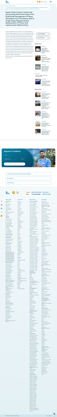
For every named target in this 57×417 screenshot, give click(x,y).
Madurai (19, 230)
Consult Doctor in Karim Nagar (34, 247)
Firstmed (19, 210)
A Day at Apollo (8, 213)
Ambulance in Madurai (33, 396)
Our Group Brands (8, 208)
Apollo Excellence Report (9, 239)
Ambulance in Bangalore (33, 377)
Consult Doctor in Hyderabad (34, 239)
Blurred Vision (32, 278)
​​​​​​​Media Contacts (8, 301)
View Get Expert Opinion (1, 212)
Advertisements (8, 290)
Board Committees (8, 264)
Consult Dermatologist (33, 225)
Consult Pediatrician (33, 214)
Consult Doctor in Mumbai (34, 242)
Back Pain (31, 277)
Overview (7, 202)
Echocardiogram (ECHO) (45, 354)
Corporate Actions (8, 268)
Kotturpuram (19, 209)
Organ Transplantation (33, 320)
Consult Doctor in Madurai (34, 261)
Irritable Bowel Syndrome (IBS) (46, 245)
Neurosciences (32, 316)
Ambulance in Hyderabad (33, 385)
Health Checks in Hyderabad (34, 343)
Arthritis (31, 274)
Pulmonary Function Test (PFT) (46, 359)
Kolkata (19, 273)
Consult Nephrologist (33, 209)
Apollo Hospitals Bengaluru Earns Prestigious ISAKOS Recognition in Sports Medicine (45, 50)
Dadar (18, 265)
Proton (19, 217)
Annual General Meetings (9, 266)
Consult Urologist (32, 210)
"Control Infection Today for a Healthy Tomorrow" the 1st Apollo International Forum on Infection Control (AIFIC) (45, 83)
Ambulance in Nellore (33, 401)
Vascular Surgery (32, 325)
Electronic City (20, 222)
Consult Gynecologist (33, 216)
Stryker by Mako (44, 315)
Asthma (31, 275)
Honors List (7, 241)
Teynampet (19, 205)
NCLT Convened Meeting (9, 284)
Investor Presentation (9, 278)
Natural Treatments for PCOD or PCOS (46, 222)
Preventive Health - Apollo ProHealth (34, 367)
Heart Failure (32, 290)
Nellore (19, 233)
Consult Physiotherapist (33, 231)
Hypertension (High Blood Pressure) (33, 293)
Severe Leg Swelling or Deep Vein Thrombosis (46, 300)
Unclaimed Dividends (9, 285)
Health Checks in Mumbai (33, 359)
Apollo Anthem (8, 205)
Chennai (19, 201)
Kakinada (19, 254)
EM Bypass (19, 274)
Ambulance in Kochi (33, 392)
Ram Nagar (19, 253)
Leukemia (43, 247)
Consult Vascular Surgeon (33, 218)
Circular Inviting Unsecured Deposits (10, 287)
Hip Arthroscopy (44, 281)
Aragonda (19, 234)
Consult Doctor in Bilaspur (34, 251)
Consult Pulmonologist (33, 213)
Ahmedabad (19, 269)
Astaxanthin (43, 334)
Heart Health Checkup (33, 336)
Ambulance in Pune (32, 404)
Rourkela (19, 284)
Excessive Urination (45, 291)
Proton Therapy (44, 284)
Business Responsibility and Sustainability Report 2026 (10, 261)
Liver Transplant (44, 277)
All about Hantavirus (45, 225)
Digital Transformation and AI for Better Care (10, 321)
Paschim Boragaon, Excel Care (22, 280)
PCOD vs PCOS (44, 211)
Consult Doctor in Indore (33, 254)
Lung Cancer (31, 297)
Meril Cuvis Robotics (45, 312)
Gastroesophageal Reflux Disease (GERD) (33, 288)
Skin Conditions (44, 255)
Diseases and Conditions (45, 227)
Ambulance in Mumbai (33, 397)
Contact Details (8, 293)
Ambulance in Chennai (33, 381)
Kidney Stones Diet (44, 208)
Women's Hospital (20, 213)
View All (31, 235)
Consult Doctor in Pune (33, 246)
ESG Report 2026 (8, 251)
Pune (18, 266)
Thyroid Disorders (32, 305)
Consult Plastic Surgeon (33, 220)
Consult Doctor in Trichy (33, 269)
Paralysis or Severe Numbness (46, 294)
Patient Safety (8, 318)
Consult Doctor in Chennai (34, 238)
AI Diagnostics (44, 327)
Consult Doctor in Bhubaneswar (34, 250)
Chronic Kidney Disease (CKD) (46, 235)
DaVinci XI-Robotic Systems (46, 309)
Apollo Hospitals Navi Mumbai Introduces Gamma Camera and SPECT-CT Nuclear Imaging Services (45, 68)
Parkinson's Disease (33, 301)
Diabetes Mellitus (44, 239)
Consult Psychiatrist (33, 232)
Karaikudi (19, 237)
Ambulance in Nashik (33, 400)
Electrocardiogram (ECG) (45, 355)
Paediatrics (31, 327)
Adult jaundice (44, 305)
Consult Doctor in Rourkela (34, 267)
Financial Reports (8, 273)
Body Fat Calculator (45, 371)
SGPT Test (43, 358)
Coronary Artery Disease (33, 284)
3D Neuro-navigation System (46, 316)
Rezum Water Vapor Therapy (46, 323)
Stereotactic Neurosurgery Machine (46, 328)
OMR (18, 206)
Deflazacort (43, 335)
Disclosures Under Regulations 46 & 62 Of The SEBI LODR (10, 281)
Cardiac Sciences (32, 313)
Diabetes (31, 285)
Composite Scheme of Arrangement (9, 289)
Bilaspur (19, 283)
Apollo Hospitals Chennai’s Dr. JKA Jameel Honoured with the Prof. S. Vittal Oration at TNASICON (45, 59)
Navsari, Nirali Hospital (21, 288)
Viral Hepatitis (32, 309)
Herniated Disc (32, 291)
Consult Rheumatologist (33, 222)
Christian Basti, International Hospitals (22, 279)
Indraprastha (19, 257)
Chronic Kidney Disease (33, 281)
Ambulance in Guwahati (33, 384)
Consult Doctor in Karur (33, 258)
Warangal (19, 249)
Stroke (31, 304)
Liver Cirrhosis (44, 249)
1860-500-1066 (47, 194)
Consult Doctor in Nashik (33, 263)
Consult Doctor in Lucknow (34, 259)
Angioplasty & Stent (45, 262)
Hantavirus (43, 241)
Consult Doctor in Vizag (33, 270)
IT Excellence (8, 314)
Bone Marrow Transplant (45, 231)
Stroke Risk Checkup (33, 356)
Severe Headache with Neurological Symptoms (45, 298)
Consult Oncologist (33, 208)
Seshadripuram (20, 226)
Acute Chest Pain (44, 288)
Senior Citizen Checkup (33, 355)
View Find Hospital (1, 204)
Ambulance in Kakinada (33, 388)
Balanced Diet (44, 212)
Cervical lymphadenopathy (46, 295)
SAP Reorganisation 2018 (9, 292)
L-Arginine (43, 338)
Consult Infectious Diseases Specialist (34, 230)
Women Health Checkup (33, 348)
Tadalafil (43, 342)
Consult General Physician (34, 212)
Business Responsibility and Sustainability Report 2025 (10, 259)
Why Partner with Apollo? (9, 304)
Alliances (7, 210)
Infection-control (8, 315)
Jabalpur (19, 287)
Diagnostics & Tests (45, 346)
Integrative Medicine (33, 331)
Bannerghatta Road (20, 221)
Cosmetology (32, 328)
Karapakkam (19, 214)
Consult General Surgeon (33, 224)
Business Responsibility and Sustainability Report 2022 (10, 253)
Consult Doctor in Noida (33, 265)
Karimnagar (19, 245)
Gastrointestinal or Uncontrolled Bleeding (46, 304)
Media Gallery (8, 300)
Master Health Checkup (33, 339)
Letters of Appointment (9, 270)
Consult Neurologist (33, 205)
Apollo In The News (12, 5)
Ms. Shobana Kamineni (9, 223)
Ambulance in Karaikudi (33, 389)
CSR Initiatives (8, 244)
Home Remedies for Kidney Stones (46, 207)
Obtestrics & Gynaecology (34, 323)
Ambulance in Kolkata (33, 393)
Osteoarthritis (44, 250)
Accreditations (8, 312)
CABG (42, 267)
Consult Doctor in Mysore (33, 262)
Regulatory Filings (8, 279)
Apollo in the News (8, 296)
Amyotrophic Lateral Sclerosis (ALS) (46, 229)
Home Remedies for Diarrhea (46, 220)
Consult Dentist (32, 228)
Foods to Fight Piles (45, 219)
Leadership (7, 206)
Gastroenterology (32, 317)
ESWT (42, 325)
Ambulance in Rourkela (33, 405)
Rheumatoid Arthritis (45, 254)
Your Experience (32, 373)
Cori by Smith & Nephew (45, 313)
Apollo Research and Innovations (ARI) (9, 237)
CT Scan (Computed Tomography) (45, 350)
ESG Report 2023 (8, 247)
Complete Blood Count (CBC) (46, 362)
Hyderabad (19, 238)
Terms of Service (48, 415)
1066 (42, 2)
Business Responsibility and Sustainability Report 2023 (10, 255)
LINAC (43, 319)
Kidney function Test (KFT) (46, 363)
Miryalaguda (19, 246)
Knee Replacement (44, 263)
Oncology (31, 315)
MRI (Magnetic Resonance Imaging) (46, 348)
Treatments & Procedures (45, 261)
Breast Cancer (32, 279)
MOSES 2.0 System (44, 321)
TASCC (7, 319)
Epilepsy (31, 287)
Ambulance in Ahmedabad (33, 376)
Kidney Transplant (44, 274)
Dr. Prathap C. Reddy (9, 219)
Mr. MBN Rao (7, 227)
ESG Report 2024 (8, 248)
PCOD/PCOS (31, 300)
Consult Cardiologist (33, 202)
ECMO (43, 320)
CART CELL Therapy (45, 268)
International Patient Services (34, 409)
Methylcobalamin (44, 339)
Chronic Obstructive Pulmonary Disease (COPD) (34, 282)
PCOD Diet (43, 223)
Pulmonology (32, 321)
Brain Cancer (43, 232)
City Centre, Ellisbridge (21, 270)
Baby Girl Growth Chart (45, 202)
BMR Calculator (44, 370)
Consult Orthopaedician (33, 204)
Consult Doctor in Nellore (33, 266)
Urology (31, 319)
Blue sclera (43, 302)
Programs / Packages (33, 369)
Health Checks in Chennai (34, 335)
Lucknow (19, 261)
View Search (1, 215)
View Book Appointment (1, 201)
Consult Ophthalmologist (33, 221)
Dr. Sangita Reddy (8, 224)
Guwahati (19, 277)
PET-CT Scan (44, 351)
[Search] (40, 2)
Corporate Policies (8, 265)
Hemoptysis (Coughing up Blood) (46, 290)
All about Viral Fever (45, 215)
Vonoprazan (43, 343)
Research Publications (9, 240)
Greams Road (20, 202)
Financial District (20, 241)
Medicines (43, 331)
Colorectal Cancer (44, 236)
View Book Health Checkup (1, 208)
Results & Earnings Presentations (8, 276)
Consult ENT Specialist (33, 217)
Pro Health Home (32, 370)
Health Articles (44, 201)
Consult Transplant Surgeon (34, 234)
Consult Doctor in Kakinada (34, 255)
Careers (7, 214)
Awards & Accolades (9, 209)
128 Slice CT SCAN (44, 324)
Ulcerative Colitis (32, 308)
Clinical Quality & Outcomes (10, 311)
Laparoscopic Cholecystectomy (46, 271)
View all (43, 226)
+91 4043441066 (36, 194)
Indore (19, 262)
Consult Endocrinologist (33, 226)
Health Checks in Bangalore (34, 351)
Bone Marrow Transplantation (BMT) (46, 265)
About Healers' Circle (9, 308)
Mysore (19, 229)
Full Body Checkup (32, 340)
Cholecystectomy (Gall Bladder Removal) (46, 270)
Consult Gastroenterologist (34, 206)
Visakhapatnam (20, 250)
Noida (18, 258)
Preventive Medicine (33, 329)
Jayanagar (19, 225)
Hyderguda (19, 242)
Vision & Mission (8, 204)
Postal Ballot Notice (9, 269)
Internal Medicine (32, 324)
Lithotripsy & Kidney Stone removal (46, 276)
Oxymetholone (44, 341)
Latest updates (8, 310)
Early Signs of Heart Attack (46, 205)
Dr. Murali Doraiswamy (9, 231)
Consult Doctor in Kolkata (33, 243)
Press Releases (8, 297)
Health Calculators (44, 367)
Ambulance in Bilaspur (33, 380)
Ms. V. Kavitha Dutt (8, 230)
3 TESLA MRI (43, 317)
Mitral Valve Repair (44, 280)
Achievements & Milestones (10, 212)
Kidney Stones (32, 296)
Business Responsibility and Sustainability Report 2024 (10, 257)
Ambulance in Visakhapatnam (34, 408)
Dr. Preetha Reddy (8, 220)
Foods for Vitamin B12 (45, 216)
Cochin (19, 218)
